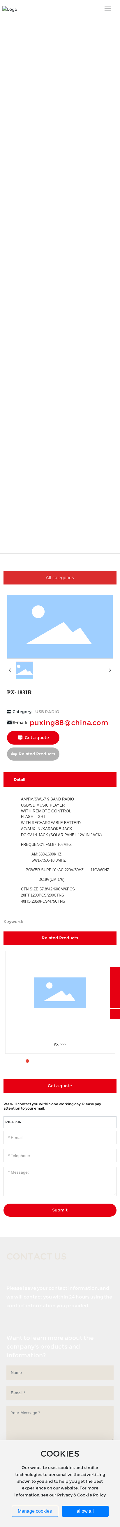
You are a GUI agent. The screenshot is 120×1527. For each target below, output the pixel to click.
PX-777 (60, 1044)
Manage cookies (35, 1511)
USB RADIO (47, 711)
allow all (85, 1511)
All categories (60, 577)
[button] (18, 1061)
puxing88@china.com (69, 722)
